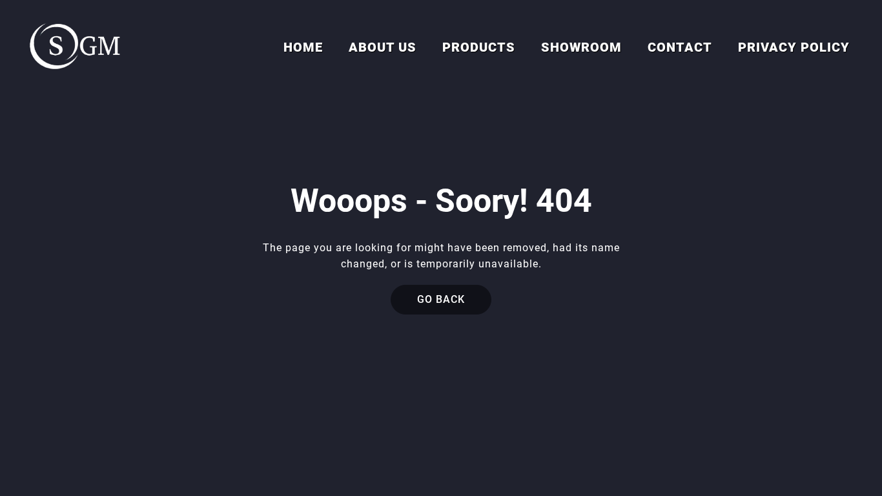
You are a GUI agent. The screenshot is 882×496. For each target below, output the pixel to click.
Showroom (581, 47)
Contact (680, 47)
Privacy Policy (794, 47)
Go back (441, 299)
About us (382, 47)
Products (478, 47)
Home (303, 47)
